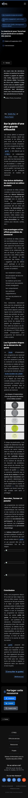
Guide (10, 352)
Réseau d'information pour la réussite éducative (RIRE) (14, 758)
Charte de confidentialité (7, 786)
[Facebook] (4, 780)
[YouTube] (14, 780)
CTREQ (7, 154)
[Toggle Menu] (25, 4)
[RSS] (19, 780)
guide (7, 151)
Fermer (6, 719)
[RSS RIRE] (24, 780)
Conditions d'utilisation (21, 786)
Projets (14, 750)
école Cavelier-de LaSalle (14, 373)
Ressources (14, 744)
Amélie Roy (11, 114)
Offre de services (14, 738)
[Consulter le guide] (14, 671)
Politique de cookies (15, 788)
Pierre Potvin (9, 117)
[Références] (18, 676)
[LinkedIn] (9, 780)
